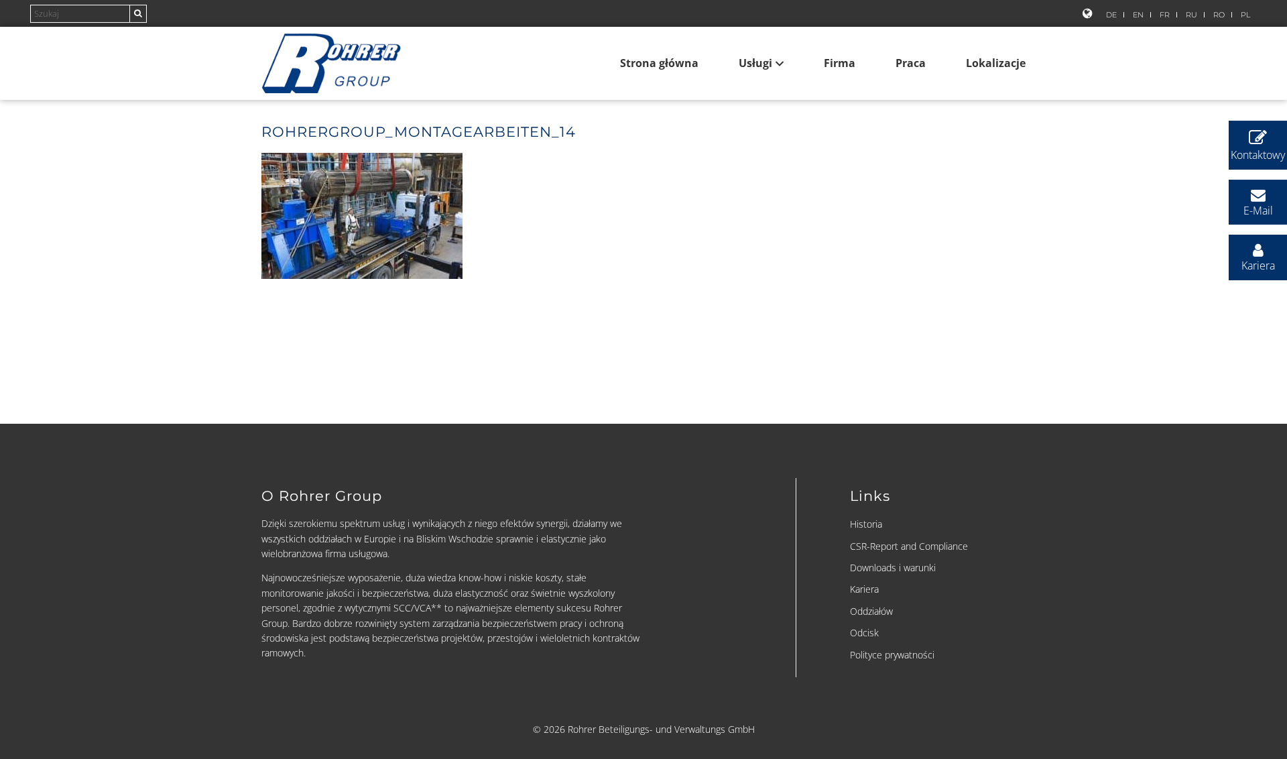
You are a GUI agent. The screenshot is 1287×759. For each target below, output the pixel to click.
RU (1191, 14)
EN (1138, 14)
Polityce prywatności (892, 654)
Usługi (755, 63)
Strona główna (659, 63)
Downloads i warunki (893, 567)
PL (1245, 14)
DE (1111, 14)
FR (1165, 14)
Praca (911, 63)
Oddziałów (871, 611)
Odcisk (864, 632)
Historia (866, 524)
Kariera (864, 589)
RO (1219, 14)
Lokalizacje (996, 63)
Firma (839, 63)
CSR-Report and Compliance (909, 546)
